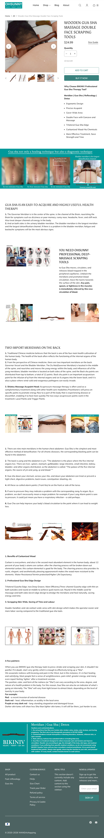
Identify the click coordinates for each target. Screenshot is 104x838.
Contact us (35, 774)
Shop (45, 5)
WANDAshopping (27, 832)
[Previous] (8, 46)
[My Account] (87, 5)
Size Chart (35, 783)
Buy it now (82, 78)
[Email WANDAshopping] (96, 822)
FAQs (32, 779)
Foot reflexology (12, 779)
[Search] (79, 5)
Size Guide (93, 42)
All (14, 16)
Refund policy (36, 792)
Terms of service (37, 797)
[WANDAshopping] (13, 5)
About (66, 5)
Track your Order (38, 788)
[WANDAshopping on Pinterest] (90, 822)
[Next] (53, 46)
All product (10, 774)
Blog (57, 5)
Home (36, 5)
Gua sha (9, 783)
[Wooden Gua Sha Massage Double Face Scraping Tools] (31, 46)
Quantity (68, 48)
